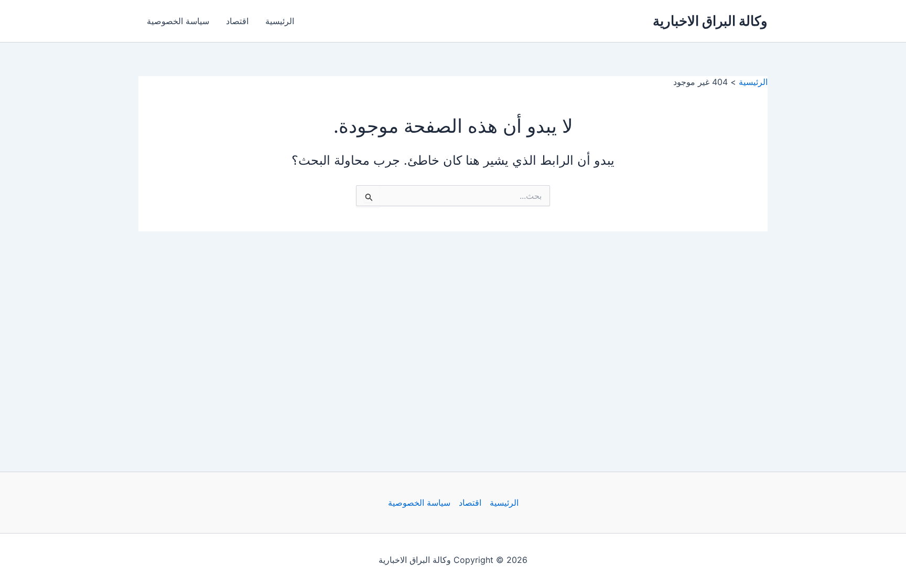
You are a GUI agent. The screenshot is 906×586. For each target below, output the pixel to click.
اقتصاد (237, 21)
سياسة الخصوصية (178, 21)
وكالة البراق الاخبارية (710, 21)
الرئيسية (279, 21)
